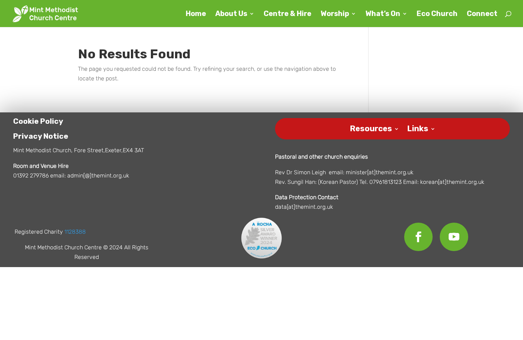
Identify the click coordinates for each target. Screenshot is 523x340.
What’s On (382, 14)
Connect (482, 14)
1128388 (75, 231)
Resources (371, 127)
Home (196, 14)
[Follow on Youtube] (454, 237)
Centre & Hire (287, 14)
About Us (231, 14)
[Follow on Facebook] (418, 237)
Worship (335, 14)
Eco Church (437, 14)
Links (417, 127)
